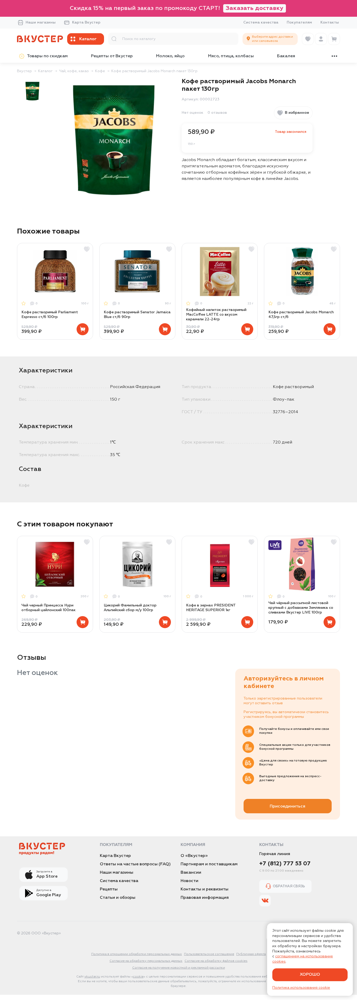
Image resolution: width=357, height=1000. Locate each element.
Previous (17, 291)
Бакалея (286, 56)
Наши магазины (41, 22)
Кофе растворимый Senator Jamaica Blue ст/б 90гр (137, 314)
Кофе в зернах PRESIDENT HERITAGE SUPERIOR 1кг (210, 608)
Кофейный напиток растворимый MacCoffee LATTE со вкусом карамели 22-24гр (216, 314)
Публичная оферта (251, 954)
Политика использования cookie (301, 988)
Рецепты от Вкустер (112, 56)
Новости (189, 881)
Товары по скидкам (47, 56)
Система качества (260, 22)
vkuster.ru (92, 976)
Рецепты (109, 889)
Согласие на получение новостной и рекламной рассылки (178, 967)
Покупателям (299, 22)
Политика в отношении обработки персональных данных (136, 954)
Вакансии (191, 873)
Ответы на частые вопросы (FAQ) (135, 864)
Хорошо (310, 975)
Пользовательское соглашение (209, 954)
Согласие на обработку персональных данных (146, 961)
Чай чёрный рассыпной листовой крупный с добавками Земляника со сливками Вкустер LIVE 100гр (300, 607)
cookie (138, 976)
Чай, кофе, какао (74, 71)
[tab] (32, 91)
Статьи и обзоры (117, 898)
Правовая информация (205, 898)
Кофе (100, 71)
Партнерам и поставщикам (209, 864)
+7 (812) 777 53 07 (284, 864)
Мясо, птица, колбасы (231, 56)
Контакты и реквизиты (204, 889)
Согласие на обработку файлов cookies (216, 961)
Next (340, 291)
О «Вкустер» (194, 856)
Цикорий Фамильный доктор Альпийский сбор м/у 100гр (130, 608)
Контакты (329, 22)
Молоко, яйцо (170, 56)
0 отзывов (217, 113)
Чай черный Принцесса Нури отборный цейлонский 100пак (48, 608)
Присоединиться (287, 806)
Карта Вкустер (86, 22)
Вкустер (24, 71)
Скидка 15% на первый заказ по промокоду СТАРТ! (176, 8)
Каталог (45, 71)
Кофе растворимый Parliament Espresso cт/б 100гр (49, 314)
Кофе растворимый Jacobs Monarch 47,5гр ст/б (301, 314)
